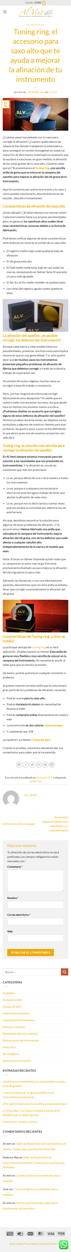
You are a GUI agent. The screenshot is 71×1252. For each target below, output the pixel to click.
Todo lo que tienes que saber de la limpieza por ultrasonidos (30, 1205)
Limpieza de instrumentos (19, 1020)
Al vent (53, 92)
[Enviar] (64, 971)
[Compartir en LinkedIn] (52, 765)
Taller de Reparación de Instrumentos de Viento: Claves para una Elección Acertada (34, 1146)
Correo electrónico (19, 914)
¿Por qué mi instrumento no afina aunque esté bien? (35, 1103)
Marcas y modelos (14, 1026)
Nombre (12, 897)
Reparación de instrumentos (20, 1033)
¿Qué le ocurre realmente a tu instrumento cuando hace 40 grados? (34, 1084)
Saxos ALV (9, 1047)
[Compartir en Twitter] (32, 765)
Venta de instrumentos (17, 1060)
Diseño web (55, 1243)
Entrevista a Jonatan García (20, 1121)
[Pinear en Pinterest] (45, 765)
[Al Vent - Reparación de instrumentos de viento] (35, 11)
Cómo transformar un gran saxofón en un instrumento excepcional (28, 1095)
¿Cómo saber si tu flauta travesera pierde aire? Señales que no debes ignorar (31, 1113)
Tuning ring (42, 168)
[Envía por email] (39, 765)
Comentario (15, 866)
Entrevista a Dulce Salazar (19, 823)
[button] (35, 2)
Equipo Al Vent (12, 1006)
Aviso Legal (15, 1243)
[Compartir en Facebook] (26, 765)
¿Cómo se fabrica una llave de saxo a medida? (32, 1178)
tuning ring (35, 781)
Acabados (9, 993)
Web (10, 931)
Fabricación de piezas (16, 1013)
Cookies (42, 1243)
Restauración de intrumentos (21, 1040)
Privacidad (30, 1243)
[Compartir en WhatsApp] (19, 765)
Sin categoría (11, 1054)
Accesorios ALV (35, 25)
